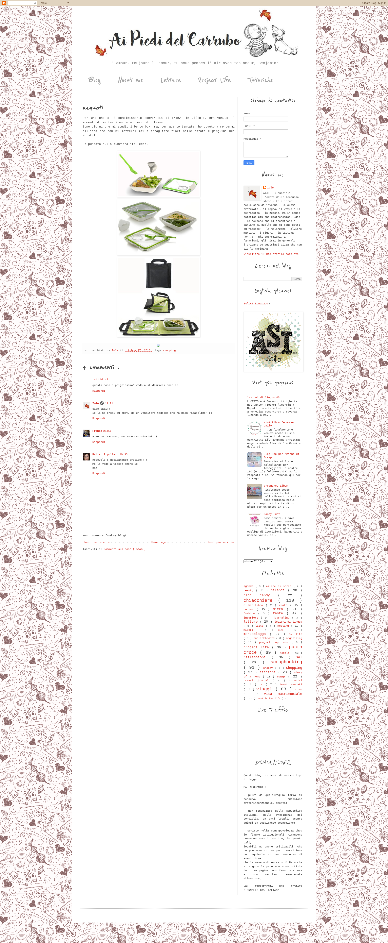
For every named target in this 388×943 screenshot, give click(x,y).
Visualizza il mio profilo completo (271, 254)
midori (251, 630)
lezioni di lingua (288, 621)
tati (95, 379)
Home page (158, 542)
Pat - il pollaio (105, 454)
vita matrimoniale (283, 694)
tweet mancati (291, 684)
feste (280, 613)
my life (295, 634)
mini (283, 630)
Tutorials (260, 80)
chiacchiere (261, 600)
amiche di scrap (279, 586)
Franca (97, 431)
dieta (280, 609)
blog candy (261, 595)
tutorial (295, 680)
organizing (294, 638)
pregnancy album (276, 485)
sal (299, 657)
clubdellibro (255, 605)
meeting (284, 625)
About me (130, 80)
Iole (95, 403)
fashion (251, 613)
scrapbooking (286, 662)
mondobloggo (257, 634)
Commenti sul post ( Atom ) (125, 549)
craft (284, 605)
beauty (250, 590)
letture (252, 622)
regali (285, 653)
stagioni (268, 672)
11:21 (109, 403)
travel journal (258, 680)
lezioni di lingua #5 (263, 397)
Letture (171, 80)
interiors (252, 617)
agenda (249, 586)
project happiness (275, 642)
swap (282, 676)
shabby (269, 668)
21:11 (107, 431)
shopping (169, 350)
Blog (95, 80)
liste (260, 625)
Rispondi (98, 390)
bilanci (279, 590)
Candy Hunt (272, 514)
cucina (250, 609)
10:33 (123, 454)
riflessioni (257, 657)
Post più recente (97, 542)
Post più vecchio (221, 542)
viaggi (265, 689)
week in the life (270, 698)
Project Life (214, 80)
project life (258, 647)
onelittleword (264, 638)
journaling (282, 618)
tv (262, 684)
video (298, 690)
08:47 (104, 379)
